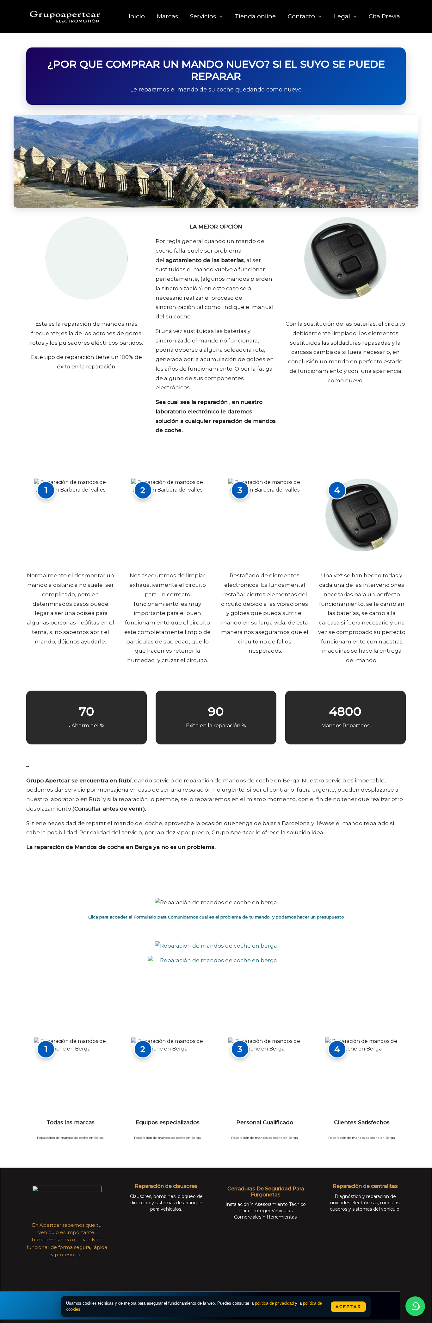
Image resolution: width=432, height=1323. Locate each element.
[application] (219, 16)
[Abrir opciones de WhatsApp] (415, 1306)
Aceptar (348, 1306)
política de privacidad (274, 1303)
